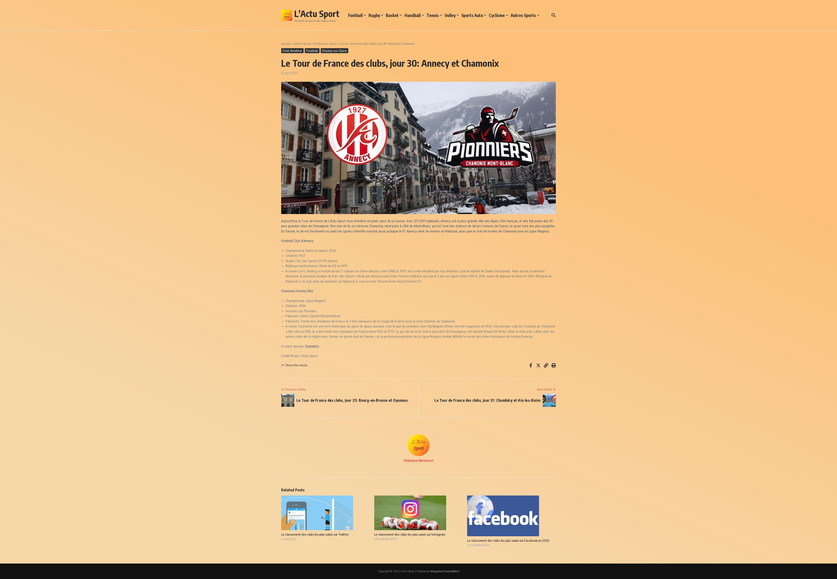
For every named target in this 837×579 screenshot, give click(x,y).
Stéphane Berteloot (418, 460)
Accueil (286, 43)
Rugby (374, 15)
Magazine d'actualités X (444, 571)
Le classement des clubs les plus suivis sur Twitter (315, 534)
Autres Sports (523, 15)
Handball (413, 15)
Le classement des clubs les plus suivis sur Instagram (409, 534)
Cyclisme (497, 15)
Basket (392, 15)
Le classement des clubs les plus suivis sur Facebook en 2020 (508, 540)
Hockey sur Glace (325, 43)
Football (355, 15)
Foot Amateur (292, 51)
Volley (450, 15)
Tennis (433, 15)
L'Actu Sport (316, 13)
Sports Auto (472, 15)
